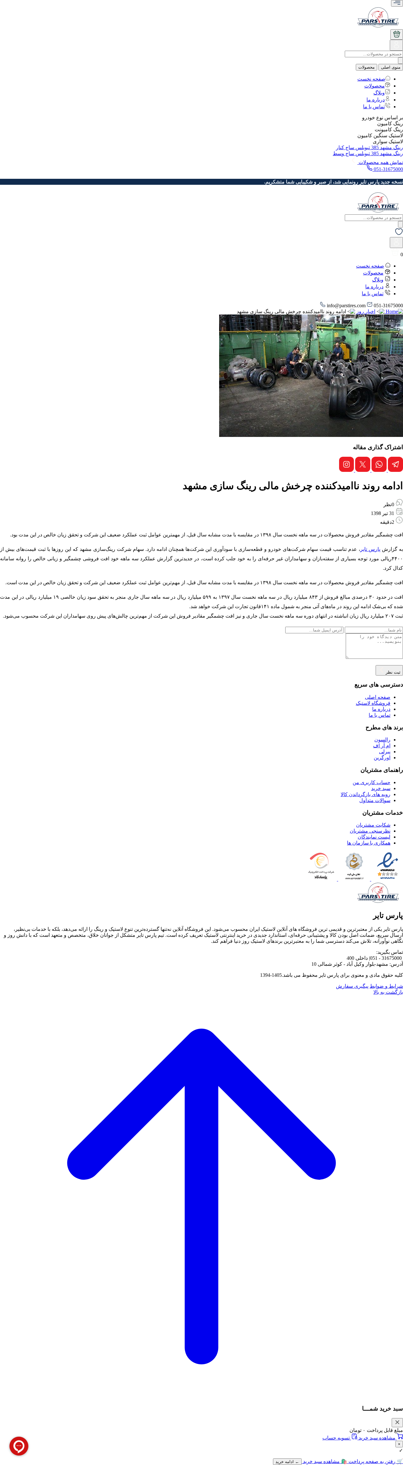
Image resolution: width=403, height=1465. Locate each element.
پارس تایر (370, 549)
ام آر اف (381, 745)
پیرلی (384, 751)
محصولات (366, 67)
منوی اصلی (390, 67)
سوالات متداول (374, 800)
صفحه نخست (371, 79)
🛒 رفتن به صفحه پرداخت (375, 1461)
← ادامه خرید (287, 1461)
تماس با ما (374, 106)
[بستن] (397, 1422)
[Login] (396, 47)
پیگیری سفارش (352, 986)
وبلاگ (379, 92)
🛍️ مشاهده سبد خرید (324, 1461)
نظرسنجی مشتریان (370, 831)
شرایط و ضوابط (386, 986)
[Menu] (397, 3)
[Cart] (396, 34)
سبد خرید (380, 788)
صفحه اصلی (377, 697)
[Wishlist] (399, 234)
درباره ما (375, 99)
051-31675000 (387, 169)
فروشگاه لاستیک (373, 703)
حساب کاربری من (371, 782)
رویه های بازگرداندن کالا (365, 794)
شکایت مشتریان (373, 825)
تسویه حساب (336, 1437)
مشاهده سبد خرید (377, 1437)
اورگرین (382, 757)
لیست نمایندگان (374, 837)
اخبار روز (365, 311)
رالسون (382, 739)
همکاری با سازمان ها (368, 843)
